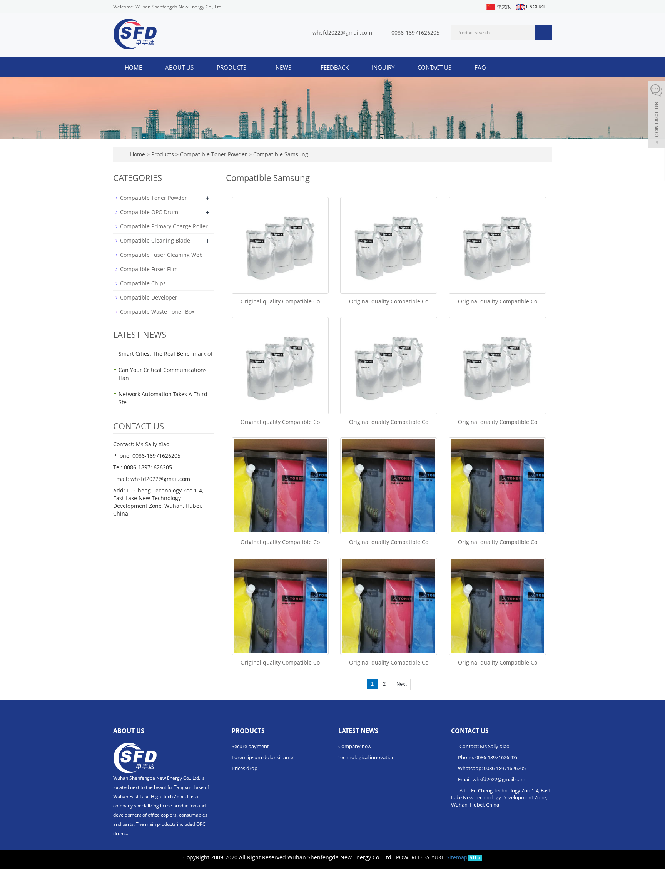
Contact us (434, 67)
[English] (531, 6)
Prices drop (244, 768)
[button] (250, 67)
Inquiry (383, 67)
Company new (354, 746)
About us (179, 67)
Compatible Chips (143, 283)
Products (232, 67)
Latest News (358, 731)
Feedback (335, 67)
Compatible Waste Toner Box (157, 311)
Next (401, 684)
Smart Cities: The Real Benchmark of (165, 353)
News (284, 67)
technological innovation (366, 757)
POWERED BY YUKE (421, 857)
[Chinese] (498, 6)
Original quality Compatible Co (280, 301)
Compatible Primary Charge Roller (164, 226)
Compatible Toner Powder (214, 154)
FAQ (480, 67)
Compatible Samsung (280, 154)
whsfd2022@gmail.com (342, 32)
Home (133, 67)
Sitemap (457, 857)
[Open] (656, 115)
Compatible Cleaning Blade (155, 240)
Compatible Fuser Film (149, 269)
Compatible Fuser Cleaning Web (161, 254)
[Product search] (543, 32)
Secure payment (250, 746)
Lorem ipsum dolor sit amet (263, 757)
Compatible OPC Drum (149, 212)
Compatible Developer (148, 297)
